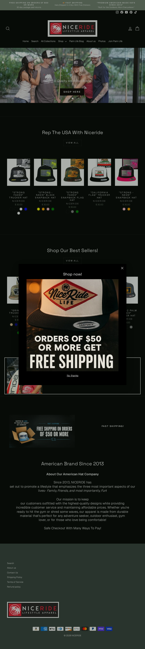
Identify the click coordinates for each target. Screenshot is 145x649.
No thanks (72, 375)
